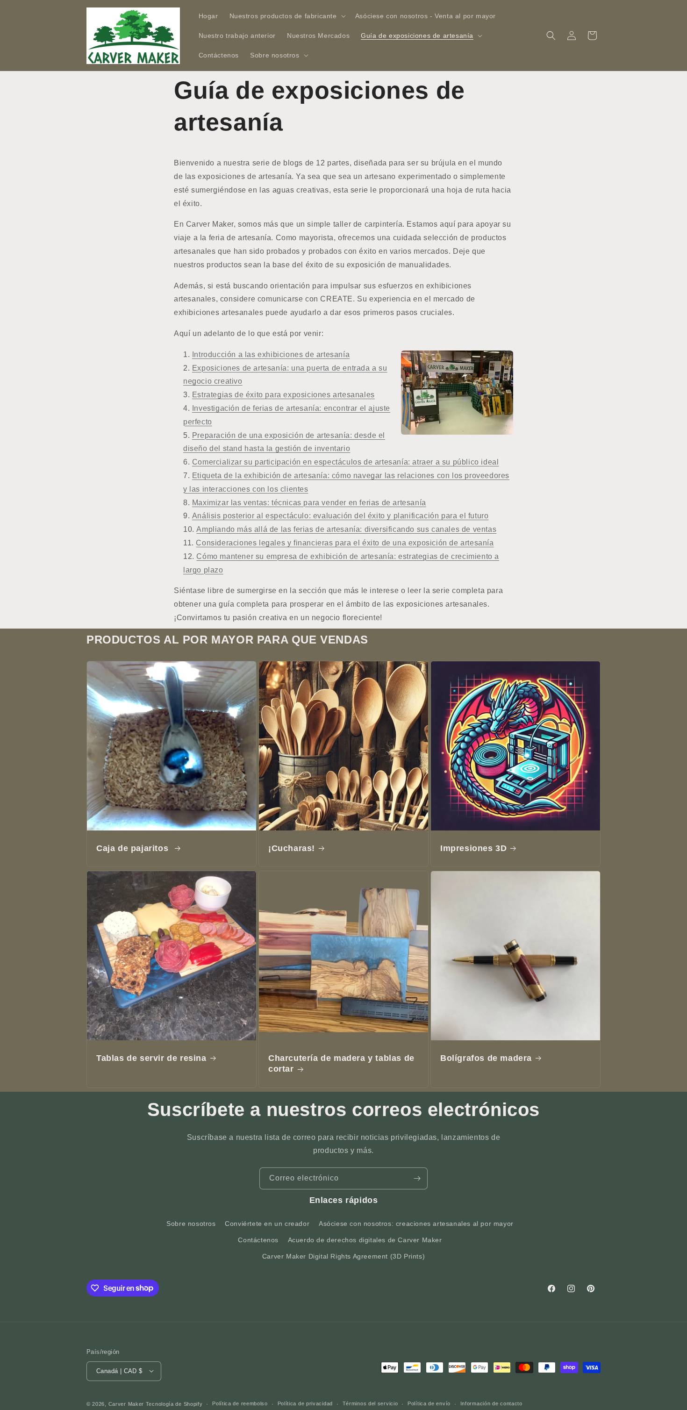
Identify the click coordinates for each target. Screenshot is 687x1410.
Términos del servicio (370, 1403)
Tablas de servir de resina (151, 1058)
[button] (287, 16)
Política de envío (429, 1403)
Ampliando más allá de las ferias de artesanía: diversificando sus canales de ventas (346, 529)
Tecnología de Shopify (174, 1403)
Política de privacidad (305, 1403)
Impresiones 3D (473, 848)
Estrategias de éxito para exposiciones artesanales (283, 395)
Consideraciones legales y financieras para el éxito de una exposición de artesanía (345, 543)
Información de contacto (491, 1403)
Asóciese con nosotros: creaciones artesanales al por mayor (416, 1223)
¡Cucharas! (291, 848)
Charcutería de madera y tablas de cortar (341, 1063)
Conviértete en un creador (267, 1223)
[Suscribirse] (417, 1178)
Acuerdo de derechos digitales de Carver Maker (365, 1239)
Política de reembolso (240, 1403)
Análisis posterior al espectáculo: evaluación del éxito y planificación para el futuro (340, 516)
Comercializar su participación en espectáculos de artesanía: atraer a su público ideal (345, 462)
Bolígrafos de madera (486, 1058)
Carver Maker (126, 1403)
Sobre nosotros (190, 1223)
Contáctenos (258, 1239)
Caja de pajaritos (133, 848)
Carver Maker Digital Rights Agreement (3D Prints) (343, 1256)
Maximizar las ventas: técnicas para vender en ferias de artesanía (309, 503)
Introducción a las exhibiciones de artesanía (271, 354)
